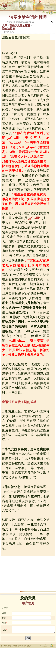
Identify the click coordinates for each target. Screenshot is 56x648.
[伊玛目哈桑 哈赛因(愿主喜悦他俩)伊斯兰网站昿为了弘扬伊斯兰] (28, 5)
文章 (5, 25)
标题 (4, 618)
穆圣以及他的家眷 (20, 25)
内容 (4, 629)
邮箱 (4, 623)
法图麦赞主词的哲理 (28, 17)
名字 (4, 613)
